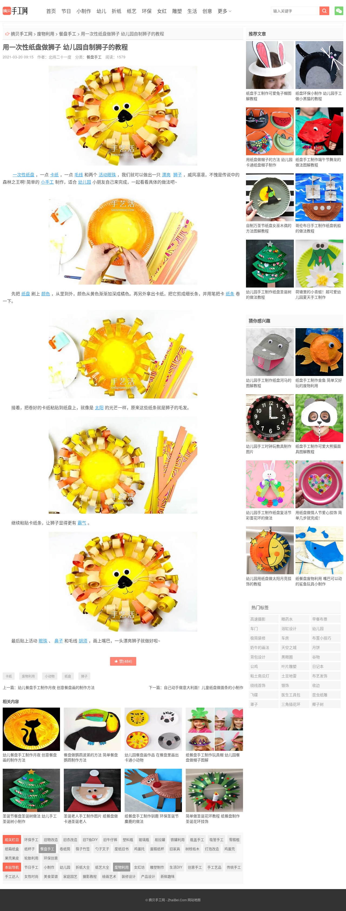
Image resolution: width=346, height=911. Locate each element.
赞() (125, 661)
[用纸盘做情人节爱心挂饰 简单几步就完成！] (319, 484)
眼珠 (43, 641)
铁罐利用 (178, 839)
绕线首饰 (257, 685)
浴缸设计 (289, 628)
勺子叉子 (102, 848)
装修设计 (129, 876)
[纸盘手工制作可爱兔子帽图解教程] (270, 65)
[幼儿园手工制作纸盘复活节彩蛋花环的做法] (270, 484)
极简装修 (257, 638)
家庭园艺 (70, 876)
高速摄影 (257, 619)
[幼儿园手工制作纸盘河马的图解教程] (270, 352)
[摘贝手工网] (15, 10)
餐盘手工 (67, 34)
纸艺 (132, 10)
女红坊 (139, 867)
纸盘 (25, 294)
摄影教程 (90, 876)
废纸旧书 (122, 848)
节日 (66, 10)
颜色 (45, 294)
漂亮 (166, 174)
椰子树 (318, 704)
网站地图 (194, 899)
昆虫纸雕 (319, 694)
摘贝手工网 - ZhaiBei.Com (168, 899)
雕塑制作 (157, 867)
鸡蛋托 (139, 848)
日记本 (318, 666)
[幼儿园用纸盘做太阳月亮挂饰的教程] (270, 550)
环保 (147, 10)
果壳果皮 (12, 857)
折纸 (116, 10)
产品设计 (148, 876)
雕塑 (177, 10)
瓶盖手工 (197, 839)
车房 (285, 638)
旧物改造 (51, 839)
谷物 (316, 656)
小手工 (47, 182)
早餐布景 (319, 619)
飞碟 (254, 694)
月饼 (316, 647)
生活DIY (175, 867)
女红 (162, 10)
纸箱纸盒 (12, 848)
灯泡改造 (212, 848)
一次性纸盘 (23, 174)
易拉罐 (160, 839)
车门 (254, 628)
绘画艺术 (109, 876)
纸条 (230, 294)
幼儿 (101, 10)
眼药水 (287, 619)
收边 (316, 685)
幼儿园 (84, 182)
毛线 (78, 174)
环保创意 (51, 857)
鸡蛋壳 (229, 848)
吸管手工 (216, 839)
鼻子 (58, 641)
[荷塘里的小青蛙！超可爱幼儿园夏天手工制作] (319, 263)
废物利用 (45, 34)
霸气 (82, 523)
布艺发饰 (319, 675)
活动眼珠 (107, 174)
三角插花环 (290, 704)
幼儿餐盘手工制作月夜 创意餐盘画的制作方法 (56, 687)
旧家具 (174, 848)
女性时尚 (31, 876)
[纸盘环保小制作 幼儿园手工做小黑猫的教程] (319, 65)
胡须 (83, 641)
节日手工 (31, 867)
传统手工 (234, 867)
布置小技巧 (321, 638)
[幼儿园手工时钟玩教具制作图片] (270, 418)
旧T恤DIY (90, 839)
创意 (207, 10)
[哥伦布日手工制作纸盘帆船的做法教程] (319, 197)
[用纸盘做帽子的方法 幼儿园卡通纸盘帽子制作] (270, 131)
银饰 (285, 685)
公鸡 (254, 666)
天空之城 (289, 647)
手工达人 (12, 876)
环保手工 (31, 839)
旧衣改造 (70, 839)
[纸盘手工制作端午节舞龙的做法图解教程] (319, 131)
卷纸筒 (65, 848)
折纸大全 (83, 867)
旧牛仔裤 (110, 839)
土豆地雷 (289, 675)
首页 (51, 10)
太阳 (99, 407)
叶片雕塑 (289, 666)
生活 (192, 10)
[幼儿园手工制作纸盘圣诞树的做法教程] (270, 263)
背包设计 (257, 656)
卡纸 (54, 174)
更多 (222, 10)
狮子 (177, 174)
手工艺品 (214, 867)
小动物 (50, 676)
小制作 (83, 10)
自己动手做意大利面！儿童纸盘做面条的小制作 (203, 687)
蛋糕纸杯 (157, 848)
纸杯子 (29, 848)
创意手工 (195, 867)
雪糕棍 (234, 839)
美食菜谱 (51, 876)
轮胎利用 (31, 857)
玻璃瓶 (144, 839)
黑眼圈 (287, 656)
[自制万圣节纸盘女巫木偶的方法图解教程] (270, 197)
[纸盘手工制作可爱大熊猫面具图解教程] (319, 418)
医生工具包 (290, 694)
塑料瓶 (128, 839)
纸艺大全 (102, 867)
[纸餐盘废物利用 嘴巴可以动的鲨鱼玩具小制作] (319, 550)
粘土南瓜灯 (259, 675)
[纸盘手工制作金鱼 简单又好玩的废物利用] (319, 352)
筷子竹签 (83, 848)
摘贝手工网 (21, 34)
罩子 (254, 704)
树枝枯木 (192, 848)
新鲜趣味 (168, 876)
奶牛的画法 (259, 647)
